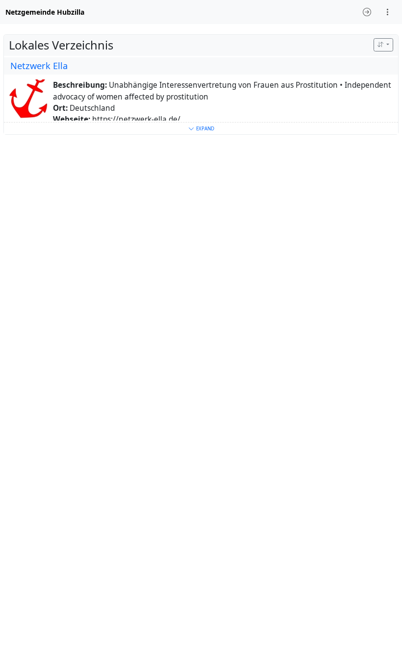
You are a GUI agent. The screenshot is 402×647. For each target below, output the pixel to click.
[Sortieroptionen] (383, 44)
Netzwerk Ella (39, 66)
